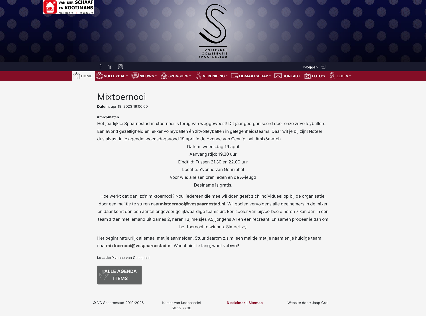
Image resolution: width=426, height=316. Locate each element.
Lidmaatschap (253, 76)
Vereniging (214, 76)
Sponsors (178, 76)
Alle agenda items (120, 274)
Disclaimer (236, 302)
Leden (342, 76)
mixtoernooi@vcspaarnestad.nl (192, 204)
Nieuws (147, 76)
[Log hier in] (323, 66)
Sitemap (255, 302)
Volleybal (114, 76)
